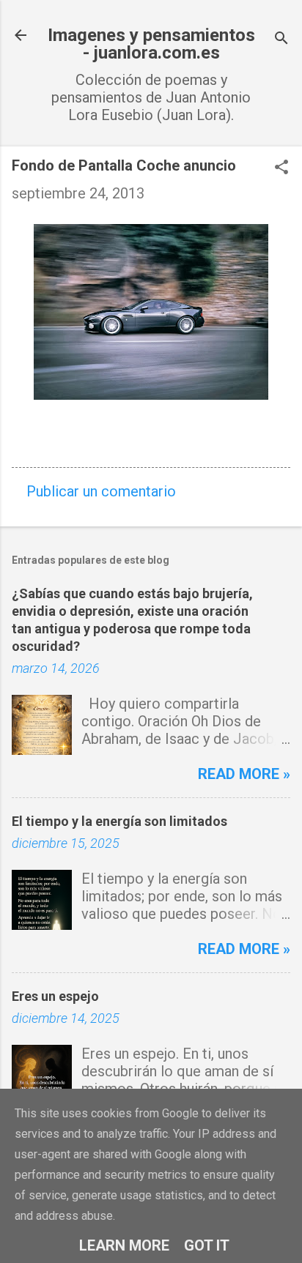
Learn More (124, 1245)
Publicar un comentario (101, 491)
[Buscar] (281, 40)
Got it (206, 1245)
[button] (281, 168)
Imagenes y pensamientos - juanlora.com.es (151, 44)
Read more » (244, 774)
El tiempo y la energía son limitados (119, 821)
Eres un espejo (55, 996)
